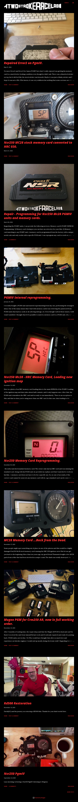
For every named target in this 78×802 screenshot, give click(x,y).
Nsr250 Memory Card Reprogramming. (32, 460)
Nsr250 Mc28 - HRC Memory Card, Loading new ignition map (38, 379)
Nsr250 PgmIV (14, 773)
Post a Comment (14, 84)
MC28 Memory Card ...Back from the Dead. (35, 540)
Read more (71, 84)
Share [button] (5, 84)
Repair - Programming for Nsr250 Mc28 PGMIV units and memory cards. (38, 216)
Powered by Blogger (40, 797)
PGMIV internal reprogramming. (27, 297)
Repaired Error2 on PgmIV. (23, 63)
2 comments (12, 239)
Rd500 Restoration (17, 703)
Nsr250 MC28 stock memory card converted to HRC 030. (38, 144)
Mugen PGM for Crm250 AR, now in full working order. (39, 622)
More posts (70, 792)
